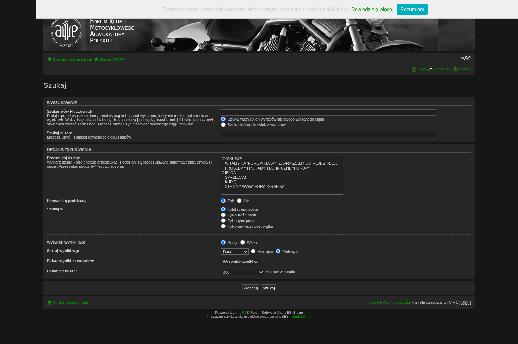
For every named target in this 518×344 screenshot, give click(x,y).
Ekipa (374, 302)
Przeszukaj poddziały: (67, 200)
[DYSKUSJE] (282, 158)
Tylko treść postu (242, 215)
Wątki (251, 242)
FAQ (421, 69)
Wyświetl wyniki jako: (67, 242)
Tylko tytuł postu (241, 221)
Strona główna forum (72, 59)
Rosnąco (265, 251)
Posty (232, 242)
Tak (230, 201)
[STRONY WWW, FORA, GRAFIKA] (282, 186)
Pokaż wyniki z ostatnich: (70, 261)
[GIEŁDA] (282, 173)
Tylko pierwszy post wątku (250, 226)
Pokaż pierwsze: (62, 271)
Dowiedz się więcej (372, 9)
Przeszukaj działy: (63, 158)
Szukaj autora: (60, 133)
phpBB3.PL (301, 316)
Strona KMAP (112, 59)
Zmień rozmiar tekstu (466, 58)
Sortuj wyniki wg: (63, 250)
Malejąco (290, 251)
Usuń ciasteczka (396, 302)
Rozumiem (412, 9)
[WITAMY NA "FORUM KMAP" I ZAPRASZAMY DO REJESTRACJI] (282, 163)
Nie (245, 201)
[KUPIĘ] (282, 182)
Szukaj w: (56, 209)
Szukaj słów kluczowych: (70, 111)
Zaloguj (465, 69)
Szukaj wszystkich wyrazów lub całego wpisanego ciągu (275, 119)
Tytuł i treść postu (242, 209)
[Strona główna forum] (92, 29)
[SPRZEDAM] (282, 177)
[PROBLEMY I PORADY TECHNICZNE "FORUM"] (282, 168)
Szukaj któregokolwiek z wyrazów (256, 125)
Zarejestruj (442, 69)
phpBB (241, 312)
